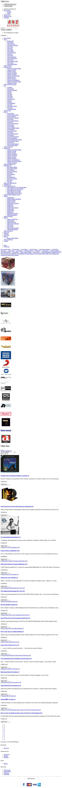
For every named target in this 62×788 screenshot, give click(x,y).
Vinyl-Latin (10, 49)
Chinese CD (7, 148)
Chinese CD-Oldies (12, 154)
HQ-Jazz (9, 181)
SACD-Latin (10, 125)
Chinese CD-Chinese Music (14, 149)
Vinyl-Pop (9, 54)
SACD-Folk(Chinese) (12, 120)
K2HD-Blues (10, 197)
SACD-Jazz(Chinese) (12, 123)
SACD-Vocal (10, 142)
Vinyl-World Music (12, 64)
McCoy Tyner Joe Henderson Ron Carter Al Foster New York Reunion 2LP (21, 713)
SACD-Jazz (10, 122)
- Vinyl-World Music (45, 252)
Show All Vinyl (8, 65)
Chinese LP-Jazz (11, 71)
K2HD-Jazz (10, 206)
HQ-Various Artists (12, 178)
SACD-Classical (11, 116)
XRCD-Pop (10, 226)
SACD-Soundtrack (12, 138)
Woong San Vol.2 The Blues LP (9, 577)
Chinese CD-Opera (12, 155)
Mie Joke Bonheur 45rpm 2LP (9, 604)
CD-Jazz (9, 93)
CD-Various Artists (12, 106)
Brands (6, 763)
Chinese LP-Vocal (11, 83)
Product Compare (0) (6, 450)
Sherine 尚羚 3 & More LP (8, 699)
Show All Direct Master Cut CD (12, 194)
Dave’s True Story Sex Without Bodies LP (12, 631)
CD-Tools (9, 104)
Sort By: (3, 452)
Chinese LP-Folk (11, 70)
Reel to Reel (11, 255)
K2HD (5, 196)
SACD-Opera (10, 129)
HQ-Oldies (10, 173)
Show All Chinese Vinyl (10, 84)
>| (4, 739)
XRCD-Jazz (10, 225)
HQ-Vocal (9, 180)
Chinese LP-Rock (11, 78)
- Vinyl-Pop (37, 251)
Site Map (6, 757)
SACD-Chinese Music (13, 115)
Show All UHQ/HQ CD (10, 183)
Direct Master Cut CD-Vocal (14, 193)
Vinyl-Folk (10, 47)
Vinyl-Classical (11, 44)
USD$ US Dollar (8, 6)
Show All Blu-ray (8, 239)
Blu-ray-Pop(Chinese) (12, 238)
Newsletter (6, 774)
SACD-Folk (10, 119)
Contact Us (7, 754)
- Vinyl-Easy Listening (44, 249)
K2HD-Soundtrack (12, 215)
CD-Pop (9, 100)
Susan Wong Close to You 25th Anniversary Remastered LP (17, 506)
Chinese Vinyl (7, 67)
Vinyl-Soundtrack (11, 57)
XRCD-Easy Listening (13, 223)
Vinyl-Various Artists (12, 61)
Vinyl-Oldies (10, 51)
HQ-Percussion (11, 174)
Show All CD (7, 110)
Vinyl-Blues (10, 42)
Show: (2, 453)
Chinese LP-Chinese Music (14, 68)
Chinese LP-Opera (12, 74)
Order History (7, 771)
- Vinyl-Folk (54, 249)
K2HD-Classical (11, 200)
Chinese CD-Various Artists (14, 161)
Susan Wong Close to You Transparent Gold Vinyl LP (15, 618)
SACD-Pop (10, 132)
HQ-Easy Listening (12, 171)
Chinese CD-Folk (11, 151)
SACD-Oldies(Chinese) (13, 128)
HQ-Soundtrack (11, 177)
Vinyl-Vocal (10, 62)
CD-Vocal (9, 107)
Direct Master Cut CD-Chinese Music (16, 187)
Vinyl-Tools (10, 60)
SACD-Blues (10, 113)
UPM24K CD (7, 184)
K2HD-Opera (10, 210)
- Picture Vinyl (15, 249)
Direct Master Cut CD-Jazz (14, 190)
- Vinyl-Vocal (35, 252)
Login (8, 13)
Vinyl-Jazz (10, 48)
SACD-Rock (10, 135)
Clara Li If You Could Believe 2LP (10, 550)
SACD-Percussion (12, 131)
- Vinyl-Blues (24, 249)
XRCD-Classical (11, 222)
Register (9, 12)
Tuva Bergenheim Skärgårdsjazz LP (11, 537)
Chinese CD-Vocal (12, 162)
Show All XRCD (8, 231)
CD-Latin (9, 94)
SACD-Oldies (10, 126)
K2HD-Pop (10, 212)
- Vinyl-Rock (45, 251)
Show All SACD (8, 147)
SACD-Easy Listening (13, 118)
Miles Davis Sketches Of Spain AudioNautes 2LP (14, 564)
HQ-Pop (9, 176)
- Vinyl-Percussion (28, 251)
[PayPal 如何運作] (31, 785)
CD (5, 86)
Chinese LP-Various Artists (14, 81)
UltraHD (6, 233)
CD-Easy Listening (12, 90)
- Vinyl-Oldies (18, 251)
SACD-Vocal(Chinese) (13, 144)
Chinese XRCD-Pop (12, 219)
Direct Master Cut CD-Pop (14, 191)
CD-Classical (10, 89)
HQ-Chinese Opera (12, 168)
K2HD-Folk (10, 204)
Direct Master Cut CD (9, 186)
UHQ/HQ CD (7, 165)
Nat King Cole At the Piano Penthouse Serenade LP (15, 475)
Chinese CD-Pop (11, 157)
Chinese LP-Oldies (12, 73)
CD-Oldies (10, 96)
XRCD (6, 218)
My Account (7, 770)
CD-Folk (9, 91)
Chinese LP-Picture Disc (13, 75)
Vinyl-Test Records (12, 58)
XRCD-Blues (10, 220)
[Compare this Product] (9, 515)
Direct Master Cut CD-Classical (15, 189)
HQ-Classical (10, 170)
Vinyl (5, 39)
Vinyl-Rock (10, 55)
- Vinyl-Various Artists (25, 252)
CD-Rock (9, 102)
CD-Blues (9, 87)
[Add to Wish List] (8, 515)
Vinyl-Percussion (11, 52)
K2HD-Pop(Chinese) (12, 213)
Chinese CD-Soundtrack (13, 160)
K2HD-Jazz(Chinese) (12, 207)
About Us (6, 748)
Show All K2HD (8, 216)
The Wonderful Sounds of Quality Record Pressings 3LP (16, 658)
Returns (6, 756)
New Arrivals (7, 38)
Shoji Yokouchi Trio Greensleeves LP (11, 685)
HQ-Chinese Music (12, 167)
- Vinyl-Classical (32, 249)
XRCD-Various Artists (13, 228)
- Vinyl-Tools (15, 252)
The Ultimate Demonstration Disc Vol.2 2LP (13, 591)
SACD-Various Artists (12, 141)
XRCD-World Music (12, 229)
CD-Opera (10, 97)
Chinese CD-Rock (12, 158)
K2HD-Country (11, 202)
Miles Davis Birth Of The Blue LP (10, 672)
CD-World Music (11, 109)
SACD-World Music (12, 145)
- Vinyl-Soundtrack (54, 251)
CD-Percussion (11, 99)
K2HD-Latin (10, 209)
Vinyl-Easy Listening (12, 45)
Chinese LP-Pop (11, 77)
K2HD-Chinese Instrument (14, 199)
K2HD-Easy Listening (13, 203)
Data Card (6, 235)
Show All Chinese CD (9, 164)
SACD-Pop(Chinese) (12, 133)
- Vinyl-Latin (10, 251)
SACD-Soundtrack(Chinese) (14, 139)
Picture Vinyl (10, 41)
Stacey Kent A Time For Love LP (10, 645)
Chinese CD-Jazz (11, 152)
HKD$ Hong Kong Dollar (10, 4)
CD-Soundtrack (11, 103)
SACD (5, 112)
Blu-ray (6, 236)
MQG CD (6, 232)
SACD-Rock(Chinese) (13, 136)
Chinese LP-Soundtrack (13, 80)
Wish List (6, 773)
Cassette (6, 241)
